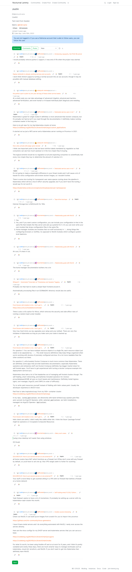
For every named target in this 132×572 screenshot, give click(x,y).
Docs (99, 568)
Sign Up (116, 3)
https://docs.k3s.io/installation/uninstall (27, 308)
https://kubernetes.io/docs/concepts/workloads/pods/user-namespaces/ (39, 188)
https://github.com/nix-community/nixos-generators (32, 520)
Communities (35, 3)
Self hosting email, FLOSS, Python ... (66, 492)
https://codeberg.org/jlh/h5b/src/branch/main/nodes (32, 541)
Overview (16, 48)
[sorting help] (59, 48)
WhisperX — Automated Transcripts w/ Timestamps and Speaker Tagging (36, 282)
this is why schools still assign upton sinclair (26, 146)
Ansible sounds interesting (63, 512)
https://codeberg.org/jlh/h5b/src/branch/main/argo (31, 394)
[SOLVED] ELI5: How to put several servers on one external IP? (32, 456)
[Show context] (14, 56)
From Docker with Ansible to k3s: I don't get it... (28, 305)
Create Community (59, 3)
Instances (92, 568)
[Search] (105, 3)
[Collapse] (14, 53)
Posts (35, 48)
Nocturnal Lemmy (20, 3)
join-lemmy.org (113, 568)
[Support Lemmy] (68, 3)
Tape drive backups (61, 199)
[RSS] (62, 48)
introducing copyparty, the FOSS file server (68, 54)
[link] (17, 56)
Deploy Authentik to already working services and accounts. (32, 74)
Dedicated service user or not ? (64, 112)
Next (15, 562)
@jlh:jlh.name (22, 25)
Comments (27, 48)
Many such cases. (60, 433)
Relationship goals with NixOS (64, 215)
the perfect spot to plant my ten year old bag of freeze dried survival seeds (37, 93)
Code (104, 568)
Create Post (46, 3)
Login (109, 3)
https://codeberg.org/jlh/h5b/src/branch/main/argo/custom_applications (39, 127)
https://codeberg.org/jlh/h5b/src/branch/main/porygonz (33, 537)
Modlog (84, 568)
